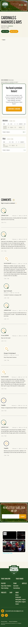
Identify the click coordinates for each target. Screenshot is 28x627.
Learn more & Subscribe (14, 109)
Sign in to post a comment (8, 203)
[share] (23, 541)
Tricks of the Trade (11, 541)
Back (4, 39)
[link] (5, 541)
